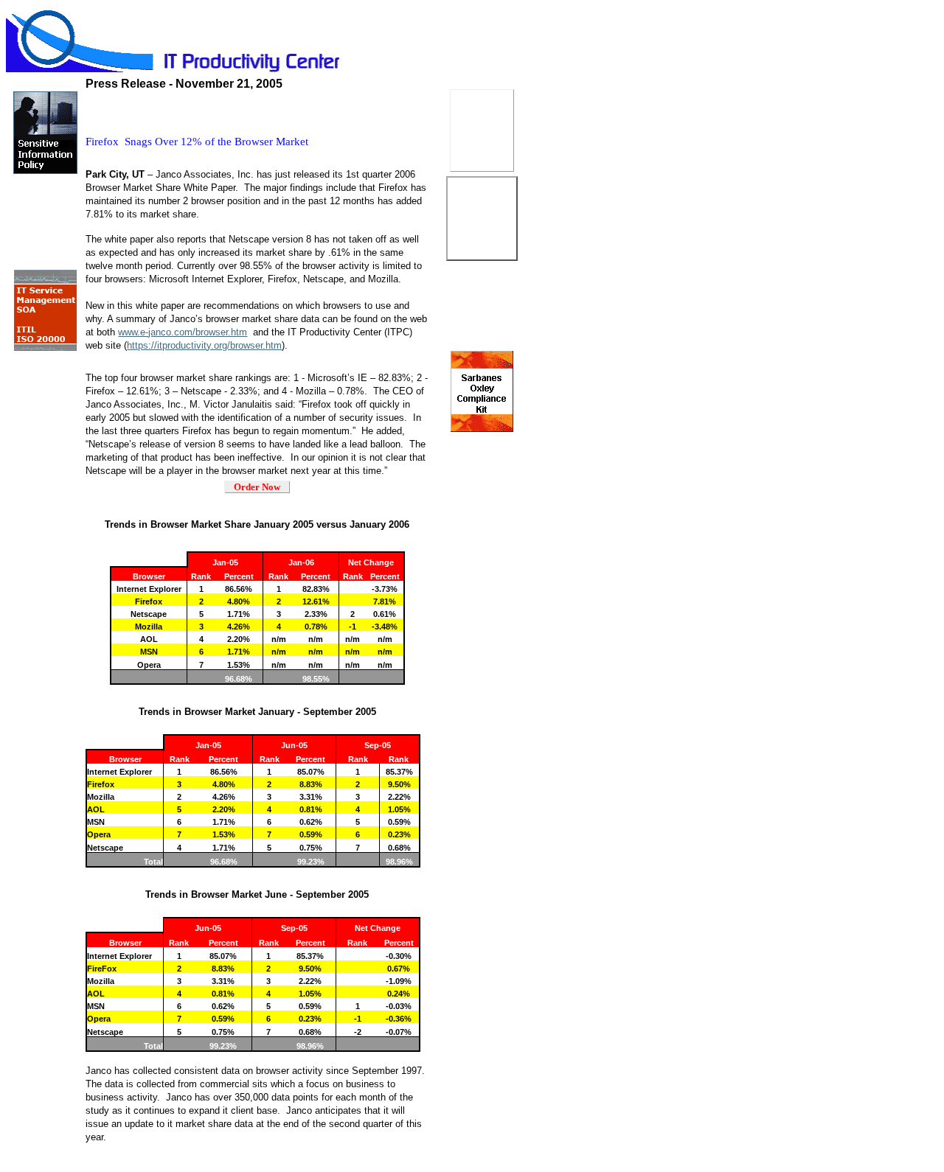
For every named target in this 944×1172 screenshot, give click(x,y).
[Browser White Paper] (45, 437)
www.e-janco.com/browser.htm (182, 332)
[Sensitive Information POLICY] (45, 172)
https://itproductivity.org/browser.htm (204, 345)
